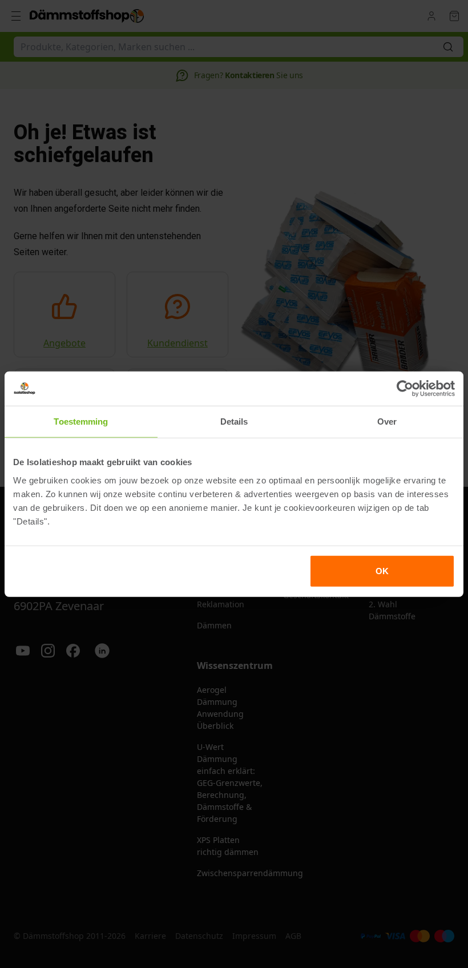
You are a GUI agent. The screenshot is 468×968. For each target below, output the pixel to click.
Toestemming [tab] (81, 421)
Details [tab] (234, 421)
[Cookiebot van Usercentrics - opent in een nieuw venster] (405, 388)
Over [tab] (387, 421)
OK (382, 570)
